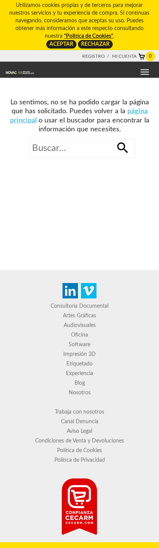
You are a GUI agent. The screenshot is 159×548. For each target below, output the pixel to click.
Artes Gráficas (79, 315)
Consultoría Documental (79, 306)
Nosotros (80, 392)
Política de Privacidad (79, 460)
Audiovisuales (80, 325)
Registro (93, 56)
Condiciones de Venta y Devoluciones (79, 441)
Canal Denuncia (79, 421)
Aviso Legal (79, 431)
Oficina (79, 335)
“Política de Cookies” (88, 36)
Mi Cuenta (124, 56)
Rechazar (95, 44)
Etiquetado (79, 364)
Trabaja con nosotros (79, 412)
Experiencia (79, 373)
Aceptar (61, 44)
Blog (79, 383)
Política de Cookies (79, 450)
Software (79, 344)
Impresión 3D (79, 354)
